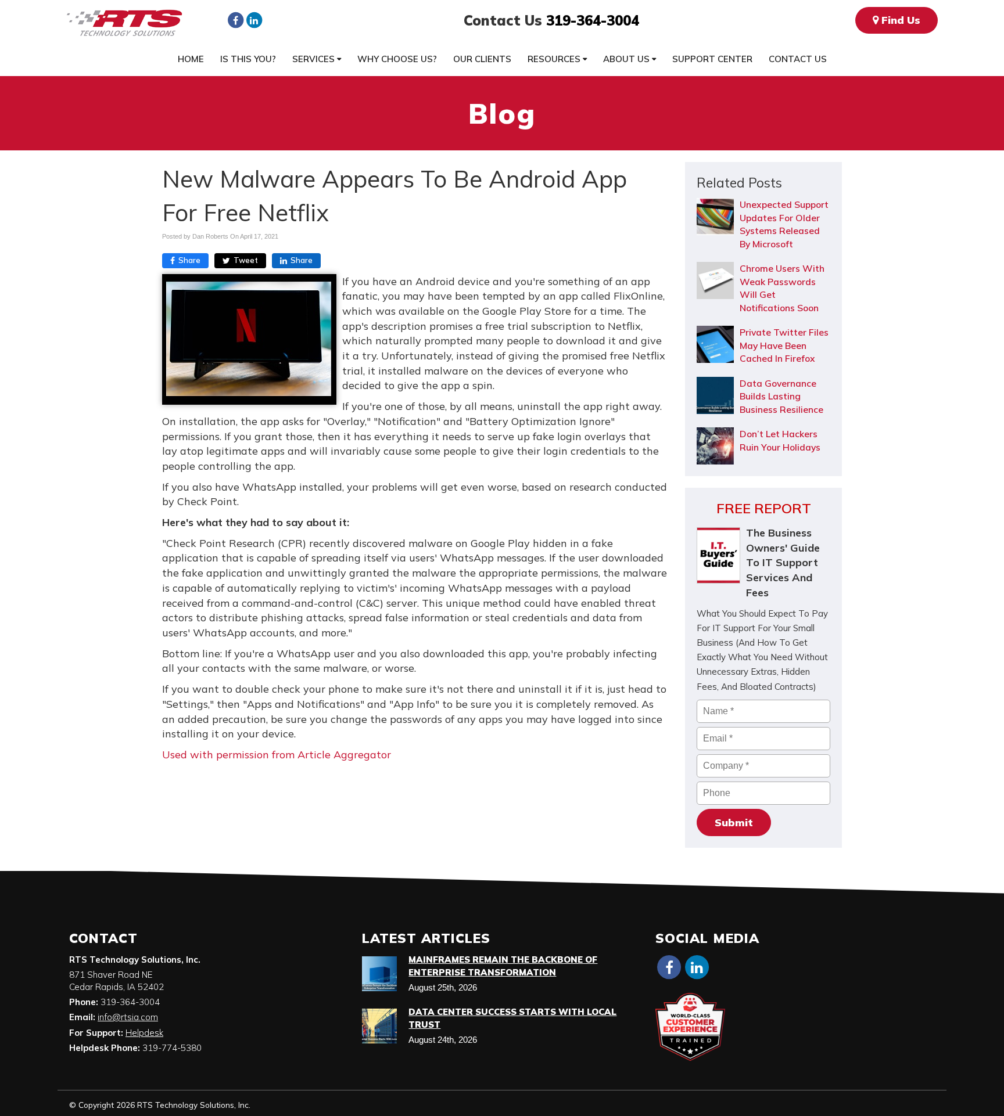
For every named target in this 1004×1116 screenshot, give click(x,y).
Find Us (899, 20)
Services (314, 58)
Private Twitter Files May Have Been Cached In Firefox (784, 345)
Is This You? (248, 58)
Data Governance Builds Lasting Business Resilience (781, 396)
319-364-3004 (592, 20)
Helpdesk (144, 1032)
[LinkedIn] (254, 20)
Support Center (712, 58)
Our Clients (482, 58)
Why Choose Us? (397, 58)
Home (191, 58)
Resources (555, 58)
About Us (627, 58)
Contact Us (798, 58)
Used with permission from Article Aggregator (276, 754)
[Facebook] (235, 20)
